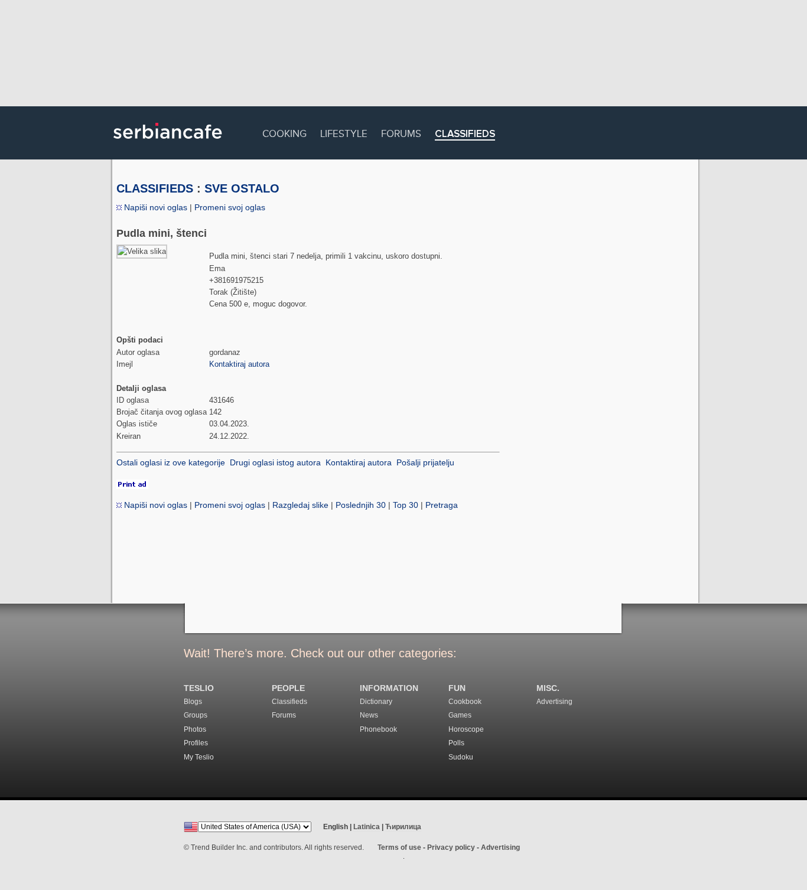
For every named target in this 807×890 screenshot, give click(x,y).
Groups (195, 715)
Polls (456, 743)
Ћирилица (403, 827)
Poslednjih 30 (361, 505)
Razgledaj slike (300, 505)
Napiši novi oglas (154, 207)
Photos (195, 729)
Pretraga (441, 505)
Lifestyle (343, 132)
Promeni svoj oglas (229, 207)
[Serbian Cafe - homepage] (168, 142)
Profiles (196, 743)
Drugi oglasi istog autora (275, 462)
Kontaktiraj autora (239, 364)
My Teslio (199, 757)
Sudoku (460, 757)
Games (459, 715)
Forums (401, 132)
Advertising (554, 701)
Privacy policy (451, 847)
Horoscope (466, 729)
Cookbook (464, 701)
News (369, 715)
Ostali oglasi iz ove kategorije (170, 462)
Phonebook (378, 729)
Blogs (193, 701)
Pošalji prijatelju (425, 462)
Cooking (284, 132)
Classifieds (465, 134)
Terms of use (399, 847)
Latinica (366, 827)
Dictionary (376, 701)
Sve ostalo (241, 188)
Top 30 (405, 505)
